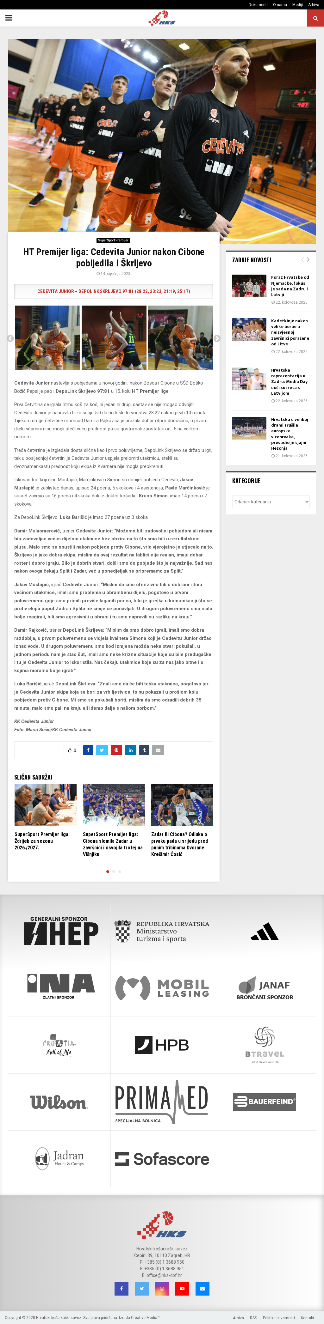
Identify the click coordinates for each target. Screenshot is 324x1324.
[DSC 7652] (114, 338)
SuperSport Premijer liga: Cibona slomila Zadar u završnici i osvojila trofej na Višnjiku (113, 844)
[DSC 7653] (47, 338)
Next (217, 339)
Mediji (297, 5)
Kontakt (307, 1318)
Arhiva (313, 5)
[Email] (202, 1289)
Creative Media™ (145, 1317)
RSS (253, 1318)
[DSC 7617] (180, 338)
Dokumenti (258, 5)
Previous (10, 339)
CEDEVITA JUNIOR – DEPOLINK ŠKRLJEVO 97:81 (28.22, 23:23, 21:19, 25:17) (113, 291)
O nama (280, 5)
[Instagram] (162, 1289)
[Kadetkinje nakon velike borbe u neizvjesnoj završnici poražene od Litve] (249, 329)
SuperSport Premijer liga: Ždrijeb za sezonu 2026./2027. (42, 841)
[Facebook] (121, 1289)
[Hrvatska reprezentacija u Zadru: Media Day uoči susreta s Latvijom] (249, 378)
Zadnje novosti (251, 260)
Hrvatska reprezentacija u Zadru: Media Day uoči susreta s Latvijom (289, 382)
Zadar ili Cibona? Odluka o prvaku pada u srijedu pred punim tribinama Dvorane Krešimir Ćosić (179, 844)
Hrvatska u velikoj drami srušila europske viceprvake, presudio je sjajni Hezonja (289, 434)
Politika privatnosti (279, 1318)
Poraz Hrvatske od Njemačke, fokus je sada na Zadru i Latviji (290, 286)
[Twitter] (142, 1289)
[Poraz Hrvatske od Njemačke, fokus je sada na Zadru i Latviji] (249, 286)
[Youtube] (182, 1289)
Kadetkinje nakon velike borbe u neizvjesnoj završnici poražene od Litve (290, 332)
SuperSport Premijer (113, 240)
